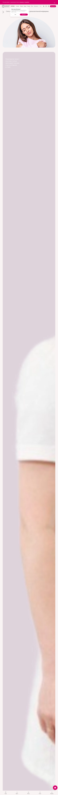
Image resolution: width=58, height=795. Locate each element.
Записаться (53, 6)
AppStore (22, 2)
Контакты (36, 6)
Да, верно (24, 14)
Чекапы (28, 6)
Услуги (17, 6)
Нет (15, 14)
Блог (32, 6)
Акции (25, 6)
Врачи (21, 6)
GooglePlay (27, 2)
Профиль (51, 793)
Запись (28, 793)
